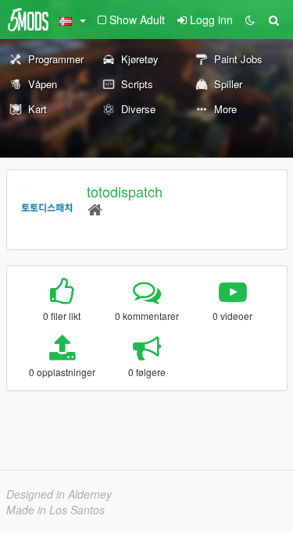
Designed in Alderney (59, 494)
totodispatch (125, 191)
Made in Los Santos (55, 509)
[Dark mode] (250, 19)
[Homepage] (95, 208)
